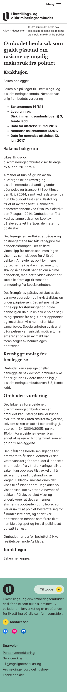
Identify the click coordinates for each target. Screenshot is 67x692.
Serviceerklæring (15, 658)
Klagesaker (18, 30)
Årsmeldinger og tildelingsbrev (26, 669)
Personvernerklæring (19, 653)
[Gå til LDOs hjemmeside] (28, 19)
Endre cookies (13, 675)
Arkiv (6, 30)
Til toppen (48, 589)
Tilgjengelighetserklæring (22, 664)
